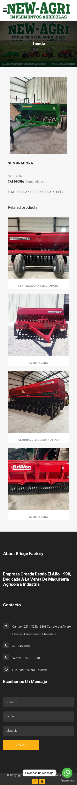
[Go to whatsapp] (67, 773)
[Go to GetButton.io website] (67, 780)
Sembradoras (35, 181)
